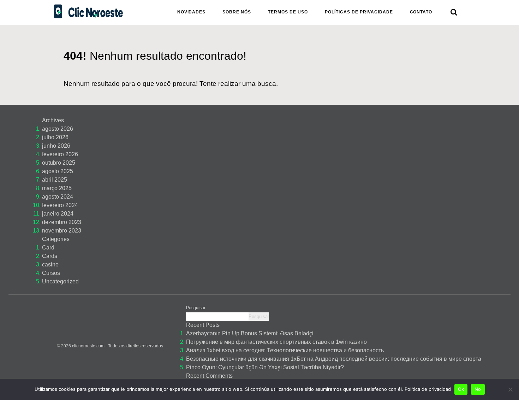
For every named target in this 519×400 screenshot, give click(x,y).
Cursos (51, 273)
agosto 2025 (57, 171)
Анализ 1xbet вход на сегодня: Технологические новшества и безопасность (285, 350)
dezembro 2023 (61, 222)
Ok (461, 389)
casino (50, 264)
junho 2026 (56, 146)
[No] (510, 389)
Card (48, 248)
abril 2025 (54, 180)
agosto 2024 (57, 197)
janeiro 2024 (57, 214)
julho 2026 (55, 137)
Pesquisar (195, 307)
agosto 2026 (57, 129)
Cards (49, 256)
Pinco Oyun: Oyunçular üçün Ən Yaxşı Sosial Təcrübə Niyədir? (265, 367)
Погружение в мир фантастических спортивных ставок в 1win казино (276, 342)
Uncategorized (60, 281)
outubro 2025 (58, 163)
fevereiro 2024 (60, 205)
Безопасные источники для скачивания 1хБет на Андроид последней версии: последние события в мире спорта (333, 359)
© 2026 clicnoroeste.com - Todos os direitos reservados (110, 345)
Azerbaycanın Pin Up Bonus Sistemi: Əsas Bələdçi (250, 333)
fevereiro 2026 (60, 154)
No (478, 389)
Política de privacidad (428, 389)
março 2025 (57, 188)
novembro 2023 (61, 231)
